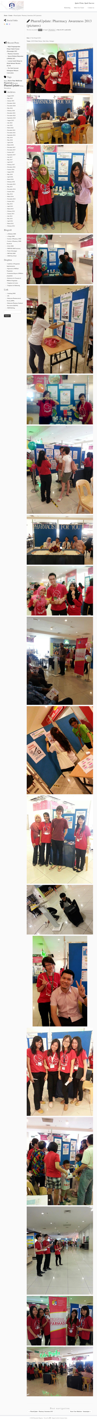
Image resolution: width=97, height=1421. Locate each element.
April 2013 (10, 206)
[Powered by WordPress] (50, 1417)
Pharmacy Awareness (13, 53)
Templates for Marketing (13, 285)
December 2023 (11, 113)
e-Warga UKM (11, 236)
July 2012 (9, 216)
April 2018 (10, 142)
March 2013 (10, 208)
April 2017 (10, 162)
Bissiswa (6, 80)
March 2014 (10, 196)
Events (10, 15)
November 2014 (11, 189)
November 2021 (11, 132)
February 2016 (11, 181)
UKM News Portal (11, 256)
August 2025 (10, 96)
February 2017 (11, 164)
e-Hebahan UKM (11, 234)
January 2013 (10, 213)
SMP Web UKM (11, 253)
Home (5, 15)
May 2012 (10, 218)
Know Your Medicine (15, 81)
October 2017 (10, 152)
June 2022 (10, 125)
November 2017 (11, 150)
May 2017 (10, 159)
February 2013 (11, 211)
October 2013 (10, 201)
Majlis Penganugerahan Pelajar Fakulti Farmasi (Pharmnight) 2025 (13, 49)
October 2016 (10, 169)
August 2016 (10, 172)
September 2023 (11, 118)
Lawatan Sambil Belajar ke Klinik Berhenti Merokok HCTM (14, 63)
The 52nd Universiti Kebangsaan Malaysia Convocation (12, 70)
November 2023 (11, 115)
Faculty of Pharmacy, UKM (14, 238)
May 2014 (10, 194)
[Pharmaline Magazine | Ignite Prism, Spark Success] (11, 5)
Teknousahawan (7, 88)
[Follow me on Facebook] (7, 24)
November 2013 (11, 199)
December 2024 (11, 103)
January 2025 (10, 100)
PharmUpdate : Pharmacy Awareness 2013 (41, 1411)
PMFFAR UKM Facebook (13, 248)
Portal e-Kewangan (12, 251)
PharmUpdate (11, 85)
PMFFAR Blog (11, 308)
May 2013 (10, 204)
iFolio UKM (10, 246)
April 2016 (10, 177)
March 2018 (10, 145)
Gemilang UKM (11, 293)
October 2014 (10, 191)
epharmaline (68, 29)
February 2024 (11, 110)
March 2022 (10, 127)
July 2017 (9, 157)
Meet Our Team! (79, 7)
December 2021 (11, 130)
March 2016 (10, 179)
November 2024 (11, 105)
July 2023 (9, 123)
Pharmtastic (15, 83)
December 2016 (11, 167)
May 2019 (10, 137)
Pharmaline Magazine (38, 1418)
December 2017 (11, 147)
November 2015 (11, 184)
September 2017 (11, 154)
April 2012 (10, 221)
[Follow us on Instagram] (10, 24)
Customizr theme (63, 1418)
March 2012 (10, 223)
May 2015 (10, 186)
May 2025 (10, 98)
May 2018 (10, 140)
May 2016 (10, 174)
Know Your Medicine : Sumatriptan (80, 1411)
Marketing (67, 7)
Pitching (21, 85)
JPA (8, 296)
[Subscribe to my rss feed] (5, 24)
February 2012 (11, 226)
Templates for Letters (12, 283)
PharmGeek (8, 83)
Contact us (91, 7)
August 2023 (10, 120)
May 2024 (10, 108)
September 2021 (11, 135)
